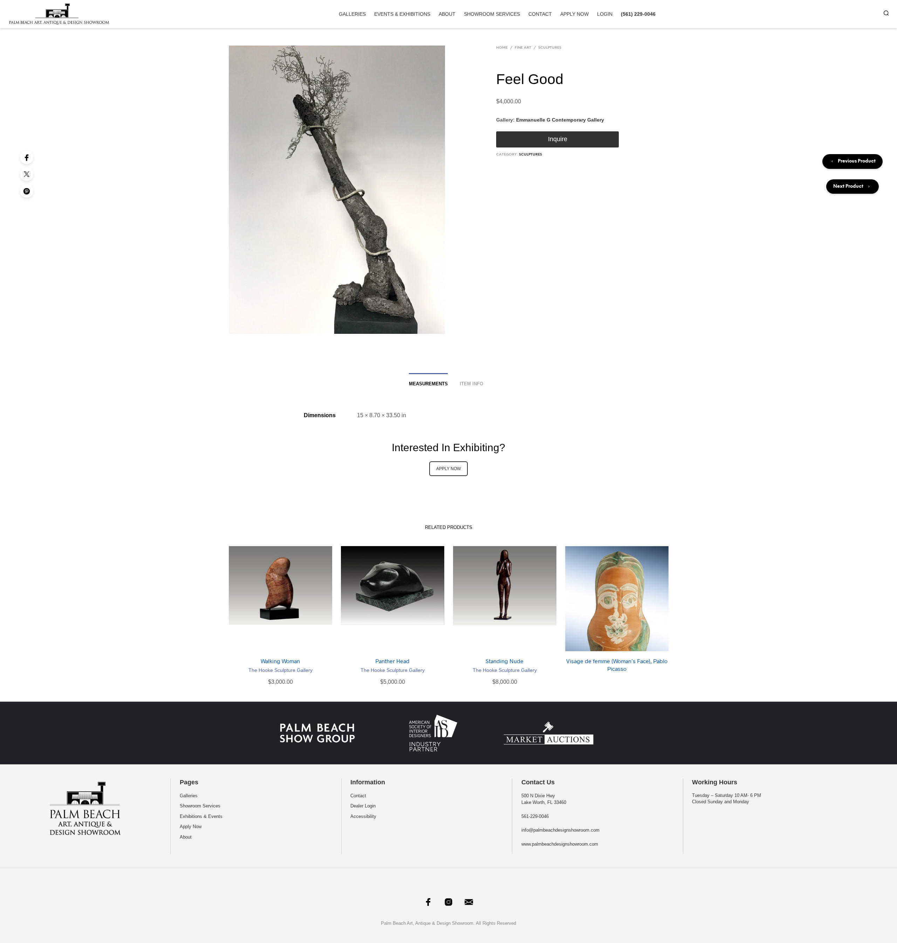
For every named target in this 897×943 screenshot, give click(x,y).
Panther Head (392, 661)
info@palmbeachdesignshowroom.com (560, 830)
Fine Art (523, 48)
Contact (540, 14)
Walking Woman (280, 661)
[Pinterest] (26, 191)
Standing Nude (504, 661)
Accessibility (363, 816)
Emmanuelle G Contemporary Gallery (560, 120)
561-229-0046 (535, 816)
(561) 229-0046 (638, 14)
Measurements (428, 383)
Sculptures (549, 48)
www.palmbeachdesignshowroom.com (559, 844)
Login (604, 14)
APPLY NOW (448, 468)
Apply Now (574, 14)
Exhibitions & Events (201, 816)
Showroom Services (492, 14)
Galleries (352, 14)
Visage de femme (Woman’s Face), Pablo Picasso (616, 665)
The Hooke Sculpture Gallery (280, 670)
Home (502, 48)
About (447, 14)
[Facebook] (26, 157)
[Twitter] (26, 174)
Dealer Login (363, 805)
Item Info (471, 383)
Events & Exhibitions (402, 14)
